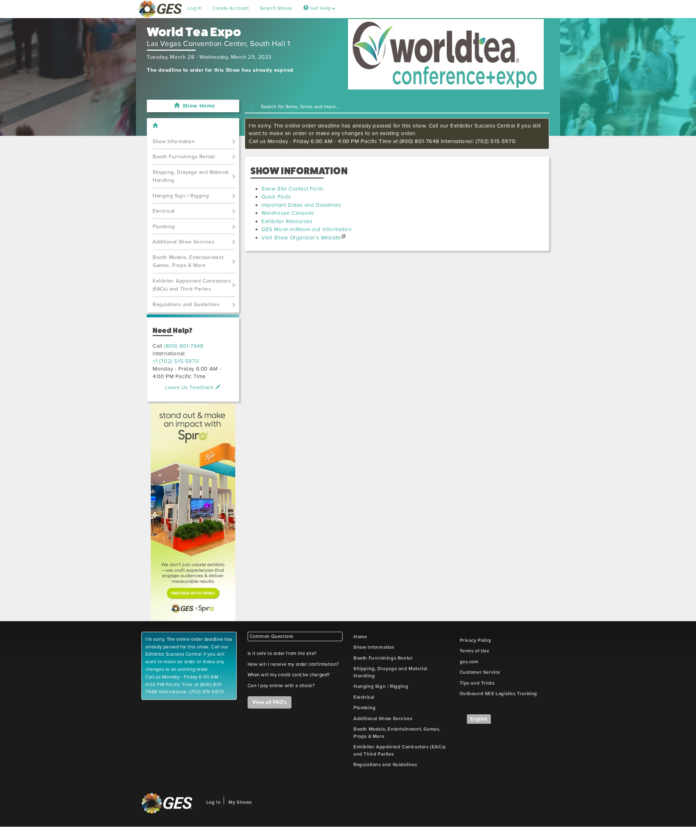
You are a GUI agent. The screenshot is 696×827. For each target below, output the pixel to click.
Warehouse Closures (287, 213)
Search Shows (276, 8)
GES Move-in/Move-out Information (306, 229)
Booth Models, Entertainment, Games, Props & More (189, 261)
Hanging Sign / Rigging (181, 196)
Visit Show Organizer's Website (301, 237)
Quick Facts (276, 196)
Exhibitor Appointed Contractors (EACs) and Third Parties (192, 285)
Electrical (164, 211)
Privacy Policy (476, 640)
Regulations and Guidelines (186, 304)
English (479, 719)
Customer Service (480, 672)
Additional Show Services (183, 242)
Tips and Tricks (477, 683)
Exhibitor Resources (286, 221)
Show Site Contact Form (292, 188)
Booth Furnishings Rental (184, 157)
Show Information (174, 141)
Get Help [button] (319, 8)
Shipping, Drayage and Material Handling (191, 176)
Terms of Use (474, 651)
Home (360, 637)
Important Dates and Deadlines (301, 205)
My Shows (240, 802)
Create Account (230, 8)
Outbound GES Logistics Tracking (499, 694)
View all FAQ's (269, 702)
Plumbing (164, 227)
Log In (194, 8)
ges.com (469, 662)
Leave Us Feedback (190, 387)
